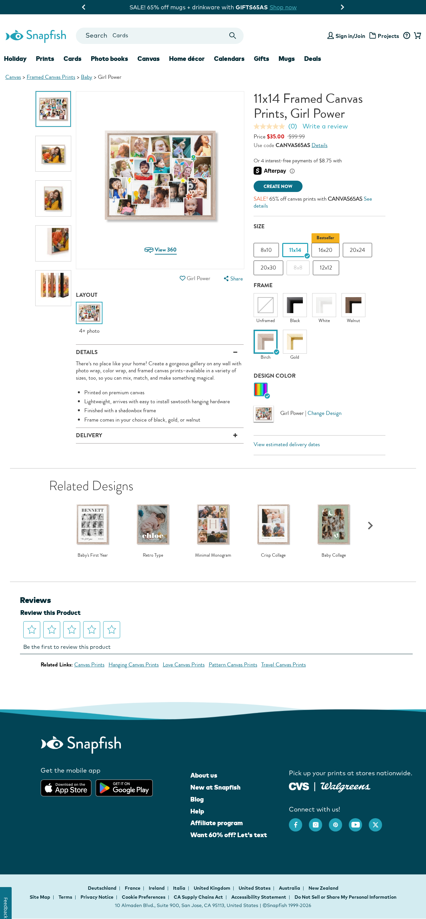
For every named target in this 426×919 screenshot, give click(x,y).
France (133, 888)
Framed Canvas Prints (51, 77)
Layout (87, 294)
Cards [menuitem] (73, 59)
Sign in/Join (350, 36)
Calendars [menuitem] (229, 59)
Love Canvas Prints (184, 664)
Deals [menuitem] (312, 59)
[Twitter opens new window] (379, 822)
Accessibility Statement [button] (258, 897)
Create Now (278, 186)
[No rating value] (271, 126)
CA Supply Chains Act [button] (198, 897)
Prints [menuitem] (45, 59)
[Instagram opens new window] (319, 822)
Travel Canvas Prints (283, 664)
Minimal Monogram (213, 555)
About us (203, 775)
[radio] (261, 390)
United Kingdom (212, 888)
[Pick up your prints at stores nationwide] (299, 785)
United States (255, 888)
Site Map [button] (40, 897)
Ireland (157, 888)
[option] (53, 109)
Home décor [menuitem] (187, 59)
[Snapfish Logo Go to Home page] (35, 35)
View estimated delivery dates (287, 444)
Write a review (325, 126)
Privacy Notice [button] (97, 897)
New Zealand (323, 888)
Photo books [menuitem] (109, 59)
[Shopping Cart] (416, 36)
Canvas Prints (89, 664)
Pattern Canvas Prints (233, 664)
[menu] (232, 279)
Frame (263, 285)
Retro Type (153, 555)
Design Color (275, 375)
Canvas (13, 77)
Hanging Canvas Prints (133, 664)
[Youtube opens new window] (359, 822)
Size (259, 226)
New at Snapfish (215, 787)
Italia (179, 888)
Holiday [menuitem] (15, 59)
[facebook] (299, 822)
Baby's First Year (93, 555)
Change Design (324, 413)
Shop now (283, 7)
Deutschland (102, 888)
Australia (290, 888)
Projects (388, 36)
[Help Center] (406, 36)
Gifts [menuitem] (261, 59)
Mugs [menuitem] (287, 59)
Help (197, 811)
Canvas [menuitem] (148, 59)
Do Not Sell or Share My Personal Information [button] (345, 897)
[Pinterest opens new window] (339, 822)
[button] (183, 278)
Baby (86, 77)
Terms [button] (65, 897)
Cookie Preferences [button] (143, 897)
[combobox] (159, 36)
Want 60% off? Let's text (228, 835)
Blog (197, 799)
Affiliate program (216, 823)
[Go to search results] (233, 36)
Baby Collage (333, 555)
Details (319, 145)
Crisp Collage (273, 555)
